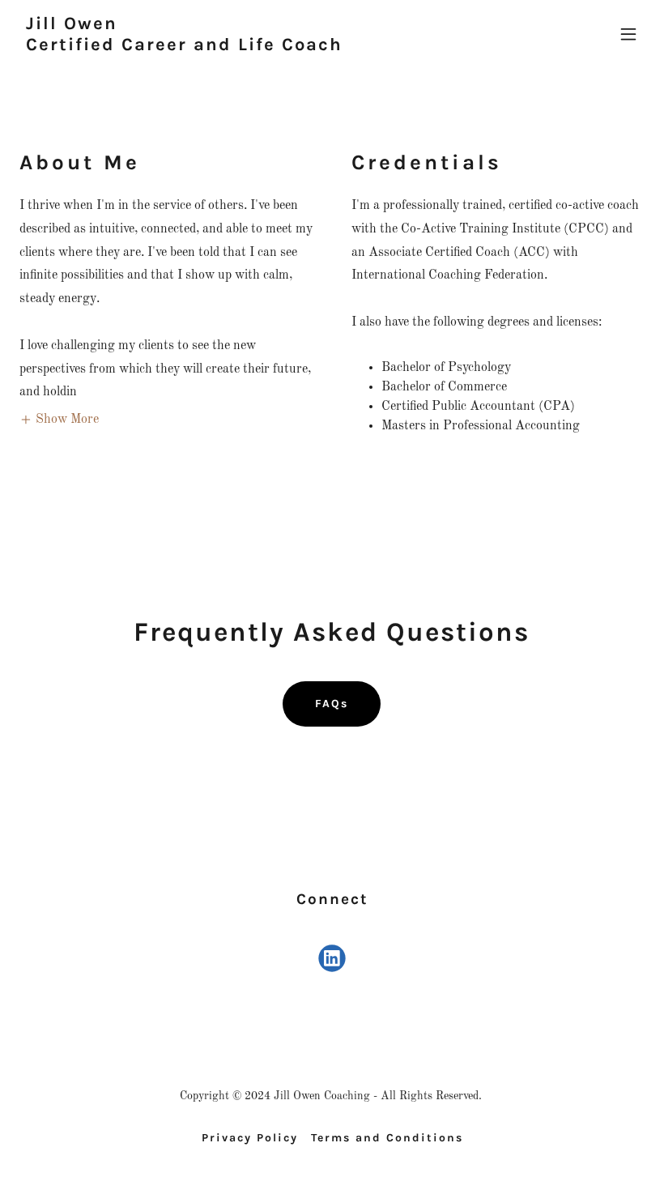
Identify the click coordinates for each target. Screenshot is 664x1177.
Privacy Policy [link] (250, 1138)
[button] (628, 34)
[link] (184, 47)
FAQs (331, 703)
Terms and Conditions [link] (387, 1138)
